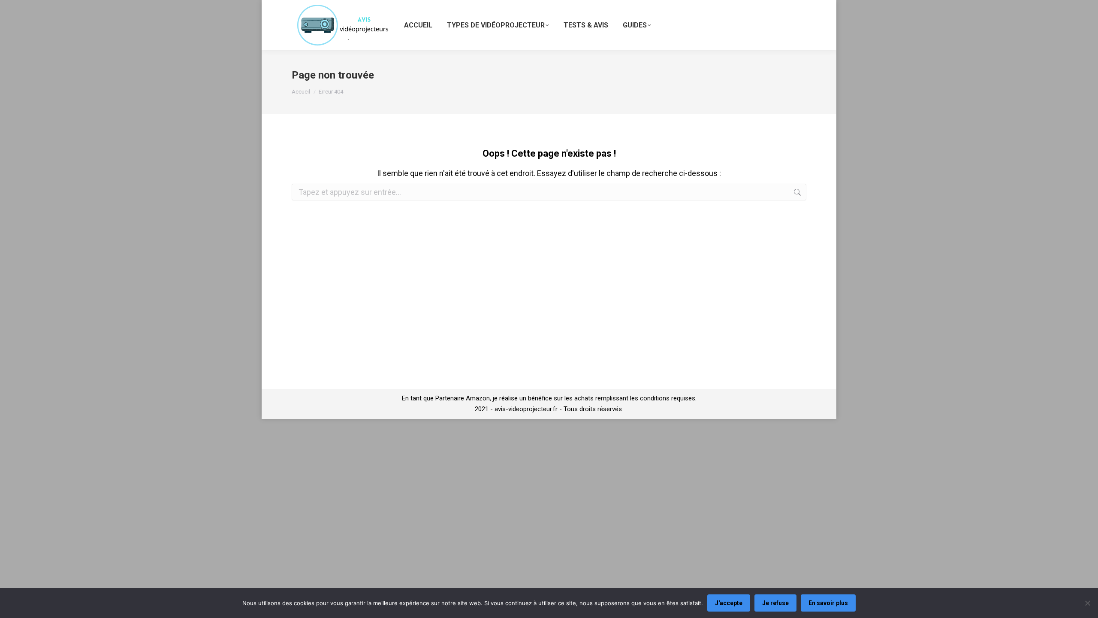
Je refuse (775, 603)
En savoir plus (828, 603)
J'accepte (728, 603)
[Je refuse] (1087, 603)
